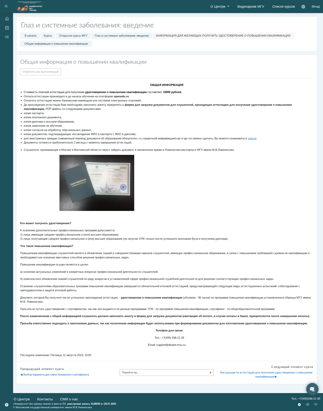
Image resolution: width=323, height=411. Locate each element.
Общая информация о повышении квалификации (56, 43)
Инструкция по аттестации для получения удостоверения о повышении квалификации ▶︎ (266, 374)
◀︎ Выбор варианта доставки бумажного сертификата (54, 374)
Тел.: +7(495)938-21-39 (305, 398)
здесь (251, 138)
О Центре (218, 6)
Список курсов (283, 6)
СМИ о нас (69, 399)
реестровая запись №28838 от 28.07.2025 (91, 403)
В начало (30, 35)
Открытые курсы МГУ (73, 35)
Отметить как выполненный (41, 71)
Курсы (48, 35)
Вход (316, 6)
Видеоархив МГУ (250, 6)
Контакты (45, 399)
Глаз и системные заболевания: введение (122, 35)
